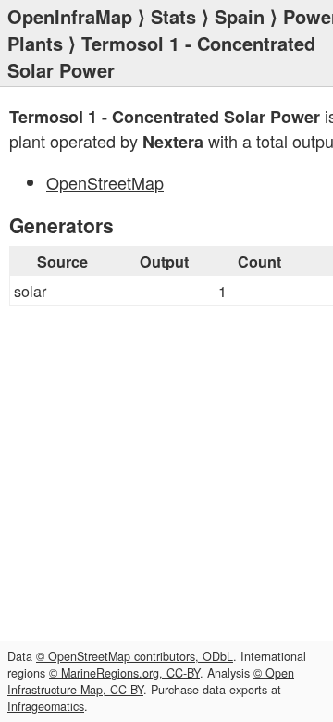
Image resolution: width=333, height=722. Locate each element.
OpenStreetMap (105, 182)
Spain (240, 16)
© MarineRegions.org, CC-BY (124, 673)
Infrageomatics (45, 706)
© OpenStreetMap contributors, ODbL (134, 656)
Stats (173, 16)
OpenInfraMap (69, 16)
